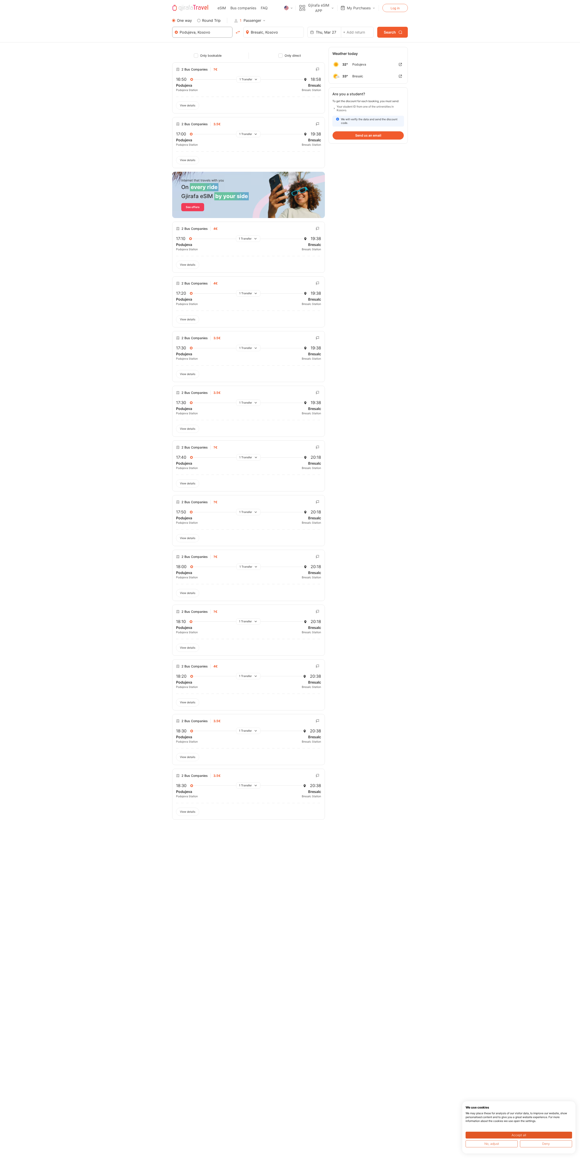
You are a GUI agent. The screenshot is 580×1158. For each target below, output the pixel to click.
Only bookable (211, 55)
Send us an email (368, 135)
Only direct (293, 55)
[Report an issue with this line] (317, 69)
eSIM (222, 8)
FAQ (264, 8)
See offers (193, 207)
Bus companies (243, 8)
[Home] (190, 8)
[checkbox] (196, 55)
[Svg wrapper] (400, 64)
